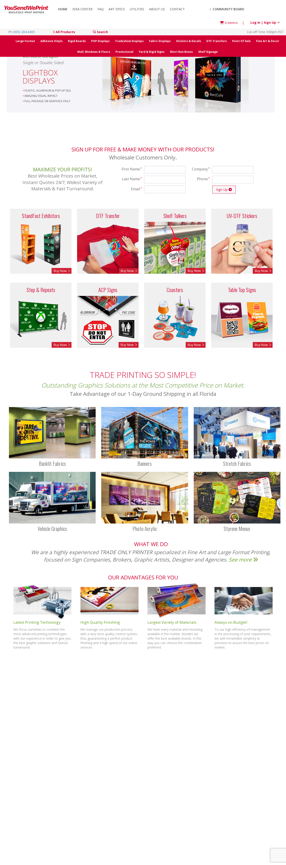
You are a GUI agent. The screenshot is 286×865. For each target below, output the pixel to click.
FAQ (100, 9)
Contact (177, 9)
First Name (132, 169)
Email (136, 189)
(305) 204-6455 (24, 32)
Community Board (228, 9)
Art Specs (117, 9)
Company (201, 169)
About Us (157, 9)
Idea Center (82, 9)
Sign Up (222, 189)
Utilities (137, 9)
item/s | (234, 22)
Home (62, 9)
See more (241, 559)
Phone (203, 178)
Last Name (132, 178)
